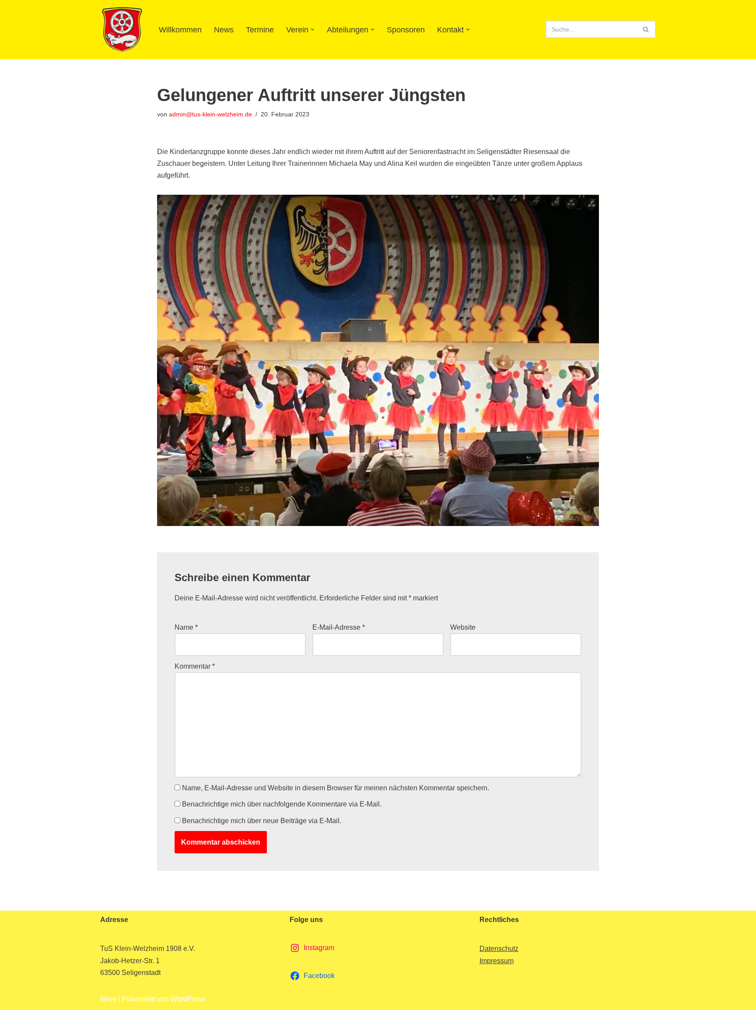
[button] (313, 30)
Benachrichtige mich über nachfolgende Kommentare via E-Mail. (282, 804)
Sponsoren (406, 29)
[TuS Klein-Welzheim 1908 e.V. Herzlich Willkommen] (122, 29)
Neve (108, 999)
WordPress (188, 999)
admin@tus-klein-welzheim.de (210, 114)
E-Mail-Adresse (338, 627)
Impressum (497, 960)
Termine (260, 29)
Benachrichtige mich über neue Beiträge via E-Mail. (261, 820)
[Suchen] (646, 29)
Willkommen (180, 29)
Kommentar (195, 666)
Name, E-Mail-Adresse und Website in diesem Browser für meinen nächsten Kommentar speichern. (335, 788)
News (224, 29)
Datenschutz (499, 948)
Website (463, 627)
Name (186, 627)
